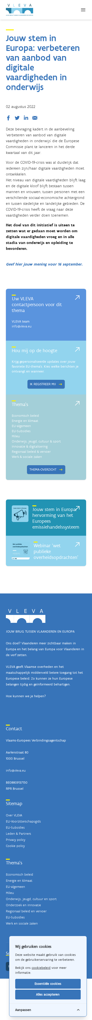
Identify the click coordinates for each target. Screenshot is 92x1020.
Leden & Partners (18, 834)
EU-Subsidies (21, 431)
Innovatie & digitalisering (30, 446)
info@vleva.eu (22, 326)
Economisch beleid (25, 416)
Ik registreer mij (43, 384)
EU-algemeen (21, 426)
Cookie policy (15, 846)
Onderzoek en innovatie (23, 905)
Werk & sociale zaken (27, 457)
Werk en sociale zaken (22, 923)
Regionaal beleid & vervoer (31, 452)
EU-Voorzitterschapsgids (23, 821)
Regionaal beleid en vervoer (26, 911)
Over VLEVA (14, 815)
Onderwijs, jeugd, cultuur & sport (36, 441)
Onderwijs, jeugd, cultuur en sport (31, 899)
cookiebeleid (41, 968)
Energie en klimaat (25, 421)
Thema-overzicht (42, 469)
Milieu (16, 436)
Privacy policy (15, 840)
